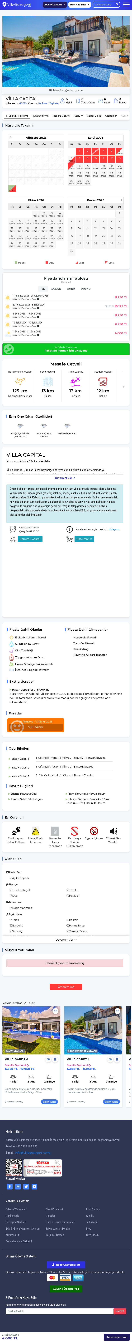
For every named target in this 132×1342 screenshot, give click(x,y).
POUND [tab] (86, 288)
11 (103, 158)
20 (119, 165)
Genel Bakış (94, 115)
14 (72, 165)
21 (72, 173)
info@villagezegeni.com (32, 1153)
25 (103, 173)
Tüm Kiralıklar (78, 4)
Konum (78, 115)
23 (87, 173)
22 (79, 173)
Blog (88, 1228)
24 (95, 173)
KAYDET (120, 1311)
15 (80, 165)
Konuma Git (84, 538)
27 (119, 173)
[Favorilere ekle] (55, 1011)
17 (95, 165)
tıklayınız (114, 529)
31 (12, 187)
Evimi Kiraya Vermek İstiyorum (23, 1228)
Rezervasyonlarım (67, 1264)
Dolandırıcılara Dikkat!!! (19, 1241)
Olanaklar (111, 115)
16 (87, 165)
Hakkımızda (12, 1215)
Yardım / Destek (55, 1235)
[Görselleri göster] (48, 1059)
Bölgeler (50, 1215)
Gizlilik (90, 1215)
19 (111, 165)
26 (111, 173)
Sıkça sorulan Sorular (58, 1228)
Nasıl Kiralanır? (54, 1209)
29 (79, 180)
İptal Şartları (93, 1209)
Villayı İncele (49, 1102)
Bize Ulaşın (92, 1235)
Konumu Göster (30, 538)
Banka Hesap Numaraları (60, 1222)
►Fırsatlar (92, 1222)
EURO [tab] (71, 288)
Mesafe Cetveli (61, 115)
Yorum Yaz (67, 986)
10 (95, 158)
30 (87, 180)
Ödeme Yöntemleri (16, 1209)
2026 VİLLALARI (53, 4)
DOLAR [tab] (56, 288)
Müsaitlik (17, 115)
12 (112, 158)
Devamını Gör (63, 477)
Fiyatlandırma (40, 115)
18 (104, 165)
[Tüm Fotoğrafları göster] (66, 51)
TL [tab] (43, 288)
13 (119, 158)
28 (71, 180)
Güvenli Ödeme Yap (66, 1288)
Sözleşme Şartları (15, 1222)
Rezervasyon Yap (116, 1337)
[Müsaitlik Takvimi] (55, 1059)
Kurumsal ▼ (13, 1235)
